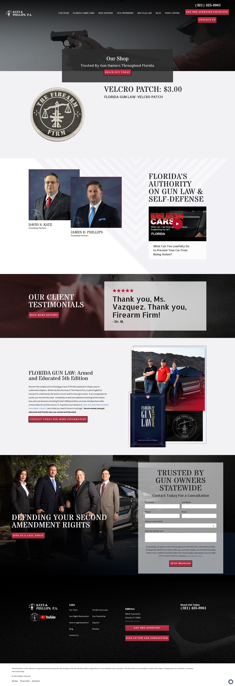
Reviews (95, 629)
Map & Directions (132, 621)
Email (184, 512)
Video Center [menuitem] (172, 13)
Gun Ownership (98, 616)
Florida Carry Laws (100, 610)
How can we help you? (154, 531)
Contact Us (73, 635)
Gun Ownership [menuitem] (125, 13)
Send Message (181, 563)
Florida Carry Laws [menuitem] (83, 13)
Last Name (186, 502)
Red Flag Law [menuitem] (145, 13)
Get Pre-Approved (147, 628)
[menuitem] (15, 680)
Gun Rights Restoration (79, 616)
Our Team (73, 610)
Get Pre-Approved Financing (207, 12)
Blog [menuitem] (158, 13)
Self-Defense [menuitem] (105, 13)
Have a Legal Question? (79, 622)
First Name (149, 502)
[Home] (19, 13)
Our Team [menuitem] (63, 13)
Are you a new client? (154, 521)
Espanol (95, 622)
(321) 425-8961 (208, 5)
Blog (71, 629)
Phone (148, 512)
